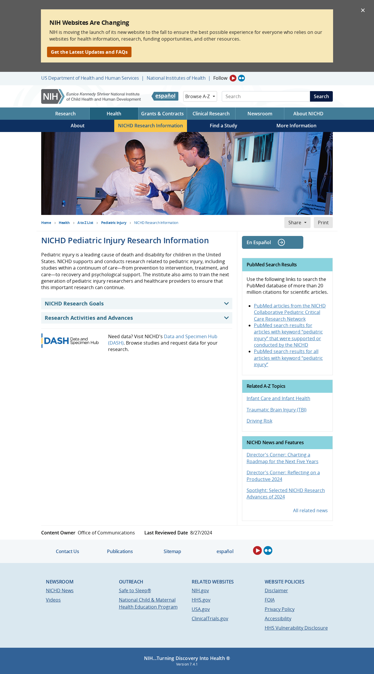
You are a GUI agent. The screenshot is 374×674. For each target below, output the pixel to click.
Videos (53, 600)
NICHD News (60, 590)
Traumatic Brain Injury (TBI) (277, 410)
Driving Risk (259, 421)
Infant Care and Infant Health (278, 398)
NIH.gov (200, 590)
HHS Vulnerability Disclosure (296, 628)
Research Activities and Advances (89, 317)
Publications (120, 551)
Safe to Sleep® (135, 590)
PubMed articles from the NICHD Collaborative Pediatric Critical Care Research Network (290, 312)
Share (294, 222)
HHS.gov (201, 600)
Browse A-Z (197, 96)
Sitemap (172, 551)
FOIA (270, 600)
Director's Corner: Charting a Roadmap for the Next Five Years (282, 457)
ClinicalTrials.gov (210, 618)
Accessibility (278, 618)
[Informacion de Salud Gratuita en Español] (165, 96)
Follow (220, 78)
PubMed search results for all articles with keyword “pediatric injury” (288, 358)
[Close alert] (363, 10)
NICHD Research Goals (74, 303)
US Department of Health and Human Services (90, 78)
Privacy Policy (280, 609)
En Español (259, 242)
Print (323, 222)
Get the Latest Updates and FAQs (89, 52)
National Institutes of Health (176, 78)
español (225, 551)
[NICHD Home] (91, 96)
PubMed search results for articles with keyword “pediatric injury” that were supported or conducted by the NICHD (288, 335)
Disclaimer (276, 590)
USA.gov (201, 609)
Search (321, 96)
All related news (310, 510)
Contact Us (67, 551)
